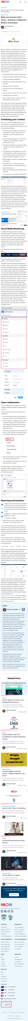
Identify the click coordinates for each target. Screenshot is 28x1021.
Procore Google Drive (20, 944)
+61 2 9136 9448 (11, 987)
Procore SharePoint (19, 942)
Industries (3, 924)
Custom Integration (19, 927)
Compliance (17, 1016)
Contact (3, 959)
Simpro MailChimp (5, 949)
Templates (3, 976)
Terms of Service (19, 966)
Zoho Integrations (19, 931)
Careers (3, 961)
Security (10, 806)
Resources (4, 969)
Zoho (6, 15)
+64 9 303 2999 (10, 990)
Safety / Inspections (5, 931)
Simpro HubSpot (5, 951)
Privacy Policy (18, 961)
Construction (4, 927)
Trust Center (4, 981)
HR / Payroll (3, 934)
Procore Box (17, 949)
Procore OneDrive (19, 946)
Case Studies (4, 979)
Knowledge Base (18, 959)
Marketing (4, 806)
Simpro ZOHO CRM (5, 946)
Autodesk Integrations (20, 934)
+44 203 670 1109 (11, 993)
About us (3, 964)
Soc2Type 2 (5, 1012)
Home (2, 7)
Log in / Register (14, 894)
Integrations (18, 924)
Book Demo (3, 966)
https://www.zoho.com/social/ (8, 595)
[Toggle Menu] (25, 2)
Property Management (6, 936)
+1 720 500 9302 (11, 996)
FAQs (2, 974)
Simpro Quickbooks (5, 944)
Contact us (4, 984)
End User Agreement (19, 964)
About (2, 954)
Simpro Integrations (6, 939)
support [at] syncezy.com (10, 998)
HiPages (4, 769)
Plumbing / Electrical (5, 929)
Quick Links (18, 954)
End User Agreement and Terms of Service (17, 1012)
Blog (5, 7)
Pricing (16, 957)
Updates (3, 15)
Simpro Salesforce (5, 942)
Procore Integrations (19, 929)
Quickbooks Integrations (20, 936)
